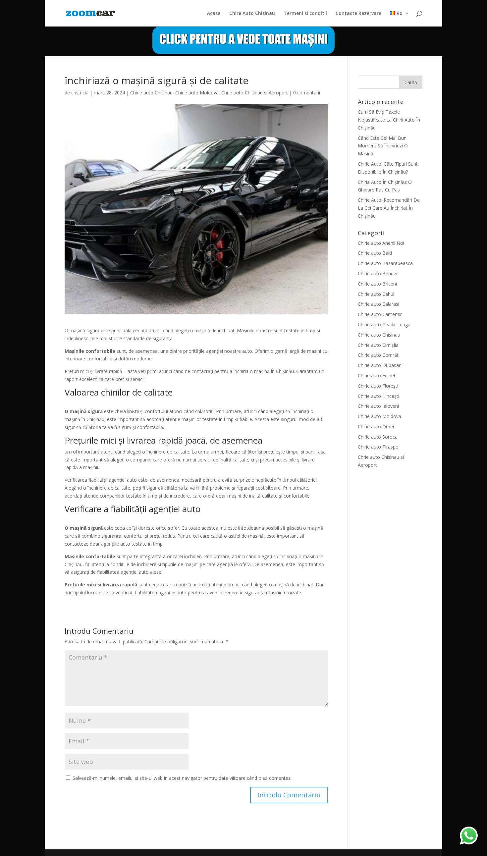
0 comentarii (306, 92)
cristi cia (79, 92)
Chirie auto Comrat (378, 355)
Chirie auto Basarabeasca (385, 263)
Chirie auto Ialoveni (378, 406)
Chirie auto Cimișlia (378, 345)
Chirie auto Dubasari (380, 365)
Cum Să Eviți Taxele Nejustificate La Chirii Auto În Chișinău (389, 120)
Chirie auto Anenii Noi (381, 243)
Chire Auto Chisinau (252, 13)
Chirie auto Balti (375, 253)
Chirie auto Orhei (376, 426)
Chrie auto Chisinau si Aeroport (254, 92)
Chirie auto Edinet (377, 375)
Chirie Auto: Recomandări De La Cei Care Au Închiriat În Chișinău (389, 208)
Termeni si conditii (305, 13)
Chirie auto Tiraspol (379, 447)
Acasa (214, 13)
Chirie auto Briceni (377, 284)
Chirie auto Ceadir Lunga (384, 324)
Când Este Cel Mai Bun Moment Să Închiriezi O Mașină (383, 146)
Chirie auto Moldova (197, 92)
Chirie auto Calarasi (378, 304)
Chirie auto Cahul (376, 294)
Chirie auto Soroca (378, 437)
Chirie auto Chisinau (151, 92)
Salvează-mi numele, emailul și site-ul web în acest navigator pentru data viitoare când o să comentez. (182, 778)
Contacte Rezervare (358, 13)
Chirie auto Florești (378, 386)
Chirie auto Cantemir (380, 314)
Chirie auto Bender (378, 273)
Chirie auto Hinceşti (378, 396)
